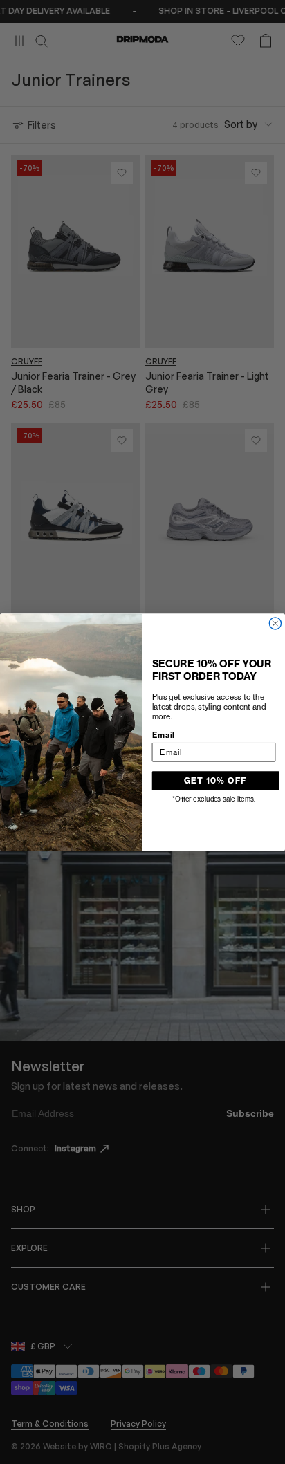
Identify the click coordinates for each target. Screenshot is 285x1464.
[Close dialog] (275, 623)
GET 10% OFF (215, 780)
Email (163, 734)
